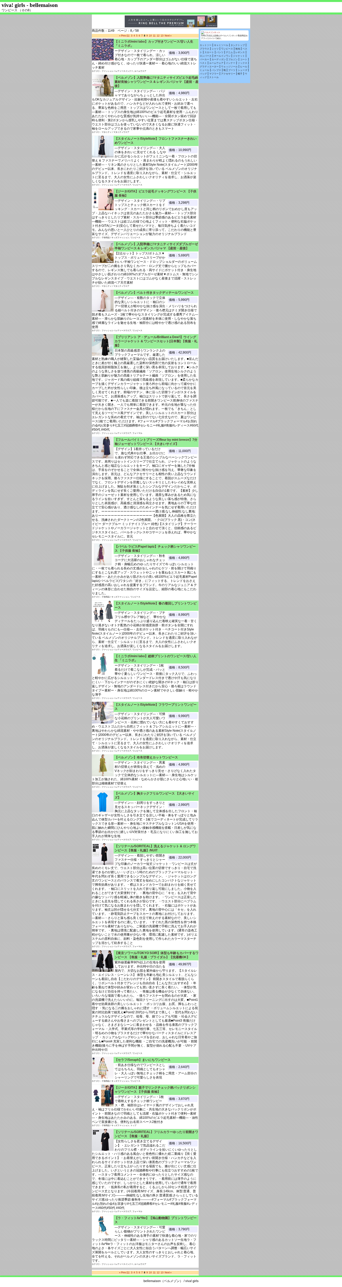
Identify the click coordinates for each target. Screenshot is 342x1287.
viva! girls (192, 1281)
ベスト (203, 63)
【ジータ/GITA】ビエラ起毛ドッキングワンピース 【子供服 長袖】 (155, 193)
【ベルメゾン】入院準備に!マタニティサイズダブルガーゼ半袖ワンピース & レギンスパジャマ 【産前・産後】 (156, 246)
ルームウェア (216, 63)
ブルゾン (233, 59)
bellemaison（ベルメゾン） (163, 1281)
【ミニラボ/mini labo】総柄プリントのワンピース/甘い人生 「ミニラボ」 (155, 658)
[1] (128, 35)
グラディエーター (209, 66)
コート (243, 59)
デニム (229, 52)
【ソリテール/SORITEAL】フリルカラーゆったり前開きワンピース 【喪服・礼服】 (156, 1134)
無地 (237, 48)
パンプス (216, 70)
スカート (209, 52)
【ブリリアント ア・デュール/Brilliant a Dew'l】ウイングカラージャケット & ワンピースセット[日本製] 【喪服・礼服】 (156, 341)
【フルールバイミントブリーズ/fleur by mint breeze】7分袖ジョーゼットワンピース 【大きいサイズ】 (156, 442)
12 (158, 35)
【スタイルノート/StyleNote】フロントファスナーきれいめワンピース (156, 140)
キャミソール (221, 45)
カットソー (206, 45)
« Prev (122, 35)
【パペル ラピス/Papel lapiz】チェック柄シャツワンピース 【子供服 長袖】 (155, 548)
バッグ (203, 73)
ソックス (242, 63)
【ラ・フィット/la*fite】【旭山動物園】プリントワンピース (156, 1220)
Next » (168, 35)
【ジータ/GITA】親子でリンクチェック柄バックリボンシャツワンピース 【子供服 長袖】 (155, 1089)
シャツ (215, 48)
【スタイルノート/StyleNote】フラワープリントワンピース (156, 706)
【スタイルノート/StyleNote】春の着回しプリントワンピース (156, 605)
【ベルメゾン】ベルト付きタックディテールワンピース (154, 292)
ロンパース (206, 56)
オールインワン (222, 56)
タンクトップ (238, 45)
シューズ (242, 70)
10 (150, 35)
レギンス (240, 52)
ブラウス (204, 48)
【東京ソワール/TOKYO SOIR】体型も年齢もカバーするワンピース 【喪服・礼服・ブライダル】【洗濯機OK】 (157, 955)
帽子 (240, 73)
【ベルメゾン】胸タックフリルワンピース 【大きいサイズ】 (155, 795)
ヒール (243, 66)
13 (162, 35)
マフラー (214, 73)
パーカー (204, 59)
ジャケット (239, 56)
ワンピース (227, 48)
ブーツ (231, 70)
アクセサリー (228, 73)
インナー (230, 63)
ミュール (204, 70)
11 (154, 35)
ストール (214, 77)
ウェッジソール (229, 66)
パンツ (219, 52)
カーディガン (219, 59)
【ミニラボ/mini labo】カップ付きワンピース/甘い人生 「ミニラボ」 (154, 43)
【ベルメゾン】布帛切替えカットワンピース (146, 757)
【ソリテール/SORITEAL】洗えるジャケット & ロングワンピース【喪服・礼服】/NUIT (155, 848)
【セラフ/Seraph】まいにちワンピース (143, 1059)
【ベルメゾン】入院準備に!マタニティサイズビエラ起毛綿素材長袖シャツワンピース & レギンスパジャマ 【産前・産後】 (157, 82)
